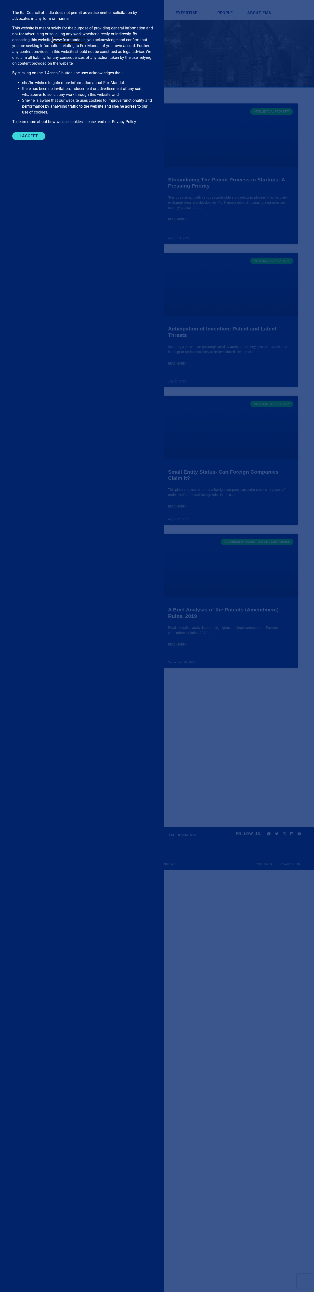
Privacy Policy (124, 121)
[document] (157, 646)
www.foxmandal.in (69, 40)
